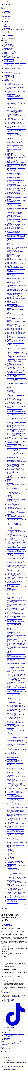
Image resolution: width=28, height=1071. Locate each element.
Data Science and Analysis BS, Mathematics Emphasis (14, 365)
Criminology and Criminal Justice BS (15, 326)
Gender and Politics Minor (13, 504)
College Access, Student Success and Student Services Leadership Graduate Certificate (16, 269)
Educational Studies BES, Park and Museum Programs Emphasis (15, 451)
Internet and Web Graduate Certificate (15, 576)
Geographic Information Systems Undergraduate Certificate (14, 510)
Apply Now (6, 11)
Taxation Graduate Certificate (13, 891)
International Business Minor (13, 570)
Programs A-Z (7, 28)
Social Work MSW (11, 853)
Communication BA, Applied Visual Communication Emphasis (15, 273)
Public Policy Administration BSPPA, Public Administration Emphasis (15, 796)
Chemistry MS (10, 246)
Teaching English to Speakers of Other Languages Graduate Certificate (16, 893)
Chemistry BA (10, 240)
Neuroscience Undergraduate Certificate (16, 663)
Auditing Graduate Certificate (14, 134)
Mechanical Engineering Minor (14, 623)
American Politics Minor (12, 112)
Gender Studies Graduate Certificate (15, 506)
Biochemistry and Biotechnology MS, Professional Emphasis (15, 145)
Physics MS (9, 746)
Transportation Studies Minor (13, 897)
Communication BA (11, 271)
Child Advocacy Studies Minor (14, 255)
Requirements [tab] (7, 924)
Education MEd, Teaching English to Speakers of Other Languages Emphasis (16, 428)
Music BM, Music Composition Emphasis (16, 656)
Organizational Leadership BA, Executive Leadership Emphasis (16, 712)
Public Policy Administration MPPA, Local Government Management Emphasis (17, 808)
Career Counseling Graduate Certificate (16, 236)
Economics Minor (11, 398)
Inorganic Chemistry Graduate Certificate (16, 565)
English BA (9, 480)
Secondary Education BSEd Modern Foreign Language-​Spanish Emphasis (15, 832)
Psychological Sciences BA (13, 771)
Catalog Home (7, 4)
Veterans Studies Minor (12, 903)
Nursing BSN (10, 668)
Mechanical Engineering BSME (14, 619)
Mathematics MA (11, 612)
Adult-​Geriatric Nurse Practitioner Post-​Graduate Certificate (16, 106)
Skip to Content (7, 1)
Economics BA (10, 388)
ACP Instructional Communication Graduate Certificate (15, 98)
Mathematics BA (11, 602)
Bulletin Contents (8, 42)
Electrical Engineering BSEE (13, 456)
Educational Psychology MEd (14, 444)
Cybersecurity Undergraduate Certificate (16, 351)
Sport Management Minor (13, 869)
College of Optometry (9, 56)
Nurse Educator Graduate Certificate (15, 667)
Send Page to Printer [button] (8, 1055)
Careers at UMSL (8, 1039)
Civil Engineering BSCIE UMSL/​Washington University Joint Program (15, 264)
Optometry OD (10, 698)
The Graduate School (9, 59)
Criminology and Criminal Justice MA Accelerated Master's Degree (16, 330)
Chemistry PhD (10, 254)
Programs (6, 22)
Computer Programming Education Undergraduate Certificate (15, 294)
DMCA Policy (7, 1036)
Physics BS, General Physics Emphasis (16, 744)
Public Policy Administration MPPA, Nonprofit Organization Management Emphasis (15, 811)
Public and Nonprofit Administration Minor (17, 788)
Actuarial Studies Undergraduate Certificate (17, 102)
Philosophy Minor (11, 733)
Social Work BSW (11, 850)
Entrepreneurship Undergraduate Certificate (17, 489)
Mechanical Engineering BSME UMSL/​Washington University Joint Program (16, 621)
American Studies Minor (12, 114)
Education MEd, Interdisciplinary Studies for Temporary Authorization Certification (16, 421)
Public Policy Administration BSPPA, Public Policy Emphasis (15, 798)
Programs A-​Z (7, 81)
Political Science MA (12, 753)
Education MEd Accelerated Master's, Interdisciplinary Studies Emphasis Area (16, 404)
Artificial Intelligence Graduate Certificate (16, 129)
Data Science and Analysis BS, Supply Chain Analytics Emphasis (16, 370)
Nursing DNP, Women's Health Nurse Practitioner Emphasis (15, 695)
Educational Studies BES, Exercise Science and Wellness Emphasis (17, 448)
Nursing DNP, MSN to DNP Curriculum (16, 687)
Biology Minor (10, 153)
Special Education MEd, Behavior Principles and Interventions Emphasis (15, 860)
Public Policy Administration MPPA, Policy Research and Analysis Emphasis (17, 815)
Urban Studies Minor (12, 901)
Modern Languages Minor (13, 646)
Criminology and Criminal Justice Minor (16, 332)
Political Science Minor (12, 757)
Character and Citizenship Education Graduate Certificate (15, 238)
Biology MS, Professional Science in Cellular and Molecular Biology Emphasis (16, 163)
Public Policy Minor (11, 816)
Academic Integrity (8, 72)
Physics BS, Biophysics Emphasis (15, 741)
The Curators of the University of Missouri (14, 1034)
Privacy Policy (7, 1038)
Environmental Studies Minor (13, 491)
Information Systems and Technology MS (16, 557)
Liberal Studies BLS (11, 585)
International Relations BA (13, 571)
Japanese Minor (10, 578)
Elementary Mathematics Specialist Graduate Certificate (15, 475)
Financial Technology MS (13, 497)
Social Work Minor (11, 851)
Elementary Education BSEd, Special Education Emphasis (15, 470)
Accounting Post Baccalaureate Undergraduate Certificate (14, 96)
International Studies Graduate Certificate (16, 574)
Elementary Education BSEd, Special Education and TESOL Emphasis (15, 467)
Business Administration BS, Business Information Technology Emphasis (16, 175)
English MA (9, 481)
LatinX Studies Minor (12, 582)
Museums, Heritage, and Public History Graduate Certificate (16, 650)
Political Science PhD (12, 759)
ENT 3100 (3, 948)
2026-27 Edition (7, 35)
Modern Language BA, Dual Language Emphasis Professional (16, 638)
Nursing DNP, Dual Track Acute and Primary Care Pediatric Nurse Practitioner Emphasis (16, 682)
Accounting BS (10, 83)
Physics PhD (10, 748)
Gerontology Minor (11, 515)
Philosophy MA (10, 729)
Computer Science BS (12, 301)
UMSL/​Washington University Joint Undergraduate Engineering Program (12, 66)
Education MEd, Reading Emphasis (15, 423)
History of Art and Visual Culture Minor (16, 541)
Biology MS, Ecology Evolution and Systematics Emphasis (15, 160)
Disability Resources (8, 1035)
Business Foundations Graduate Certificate (17, 234)
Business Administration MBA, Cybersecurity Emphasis (14, 203)
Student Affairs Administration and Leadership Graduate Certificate (15, 874)
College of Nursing (8, 55)
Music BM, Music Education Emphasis (16, 658)
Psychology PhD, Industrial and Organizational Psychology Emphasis (15, 784)
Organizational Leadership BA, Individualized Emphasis (14, 718)
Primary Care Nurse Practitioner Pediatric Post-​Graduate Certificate (16, 761)
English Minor (10, 483)
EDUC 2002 (17, 962)
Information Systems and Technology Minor (17, 555)
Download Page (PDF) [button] (9, 1060)
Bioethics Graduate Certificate (14, 149)
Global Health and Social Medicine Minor (16, 519)
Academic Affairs (5, 992)
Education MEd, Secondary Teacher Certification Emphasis (15, 425)
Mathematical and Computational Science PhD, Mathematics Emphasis (16, 598)
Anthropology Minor (11, 118)
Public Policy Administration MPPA (15, 800)
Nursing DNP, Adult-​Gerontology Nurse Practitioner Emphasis (16, 679)
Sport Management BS (12, 868)
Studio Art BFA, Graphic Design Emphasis (17, 877)
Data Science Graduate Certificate (15, 372)
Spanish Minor (10, 858)
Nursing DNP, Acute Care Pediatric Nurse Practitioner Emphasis (16, 676)
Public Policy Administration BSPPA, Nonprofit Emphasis (15, 793)
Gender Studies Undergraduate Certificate (16, 508)
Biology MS (9, 154)
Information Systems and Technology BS (16, 551)
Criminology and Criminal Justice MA (16, 328)
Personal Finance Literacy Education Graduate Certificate (15, 726)
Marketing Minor (11, 593)
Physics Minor (10, 745)
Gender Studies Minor (12, 507)
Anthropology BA (11, 116)
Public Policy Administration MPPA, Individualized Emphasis (15, 805)
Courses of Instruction (9, 907)
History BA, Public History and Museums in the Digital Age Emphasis (16, 529)
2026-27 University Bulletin (7, 16)
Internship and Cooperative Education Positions (15, 71)
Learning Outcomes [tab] (8, 925)
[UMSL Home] (9, 991)
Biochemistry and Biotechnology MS (15, 141)
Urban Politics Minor (12, 900)
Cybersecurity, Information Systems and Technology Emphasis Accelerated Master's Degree (17, 354)
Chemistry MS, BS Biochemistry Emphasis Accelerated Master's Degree (17, 249)
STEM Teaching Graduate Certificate (15, 872)
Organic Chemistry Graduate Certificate (16, 699)
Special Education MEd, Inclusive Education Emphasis (15, 863)
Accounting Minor (11, 94)
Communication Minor (12, 287)
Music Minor (10, 662)
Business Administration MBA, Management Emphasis (14, 217)
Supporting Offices (8, 69)
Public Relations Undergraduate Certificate (17, 818)
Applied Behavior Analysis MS (14, 122)
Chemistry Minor (11, 244)
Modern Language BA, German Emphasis (17, 641)
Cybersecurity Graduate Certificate (15, 340)
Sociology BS (10, 856)
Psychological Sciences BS (13, 772)
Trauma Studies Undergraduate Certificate (16, 899)
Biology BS (9, 151)
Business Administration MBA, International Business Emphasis (14, 211)
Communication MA (11, 283)
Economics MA (10, 391)
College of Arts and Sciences (10, 52)
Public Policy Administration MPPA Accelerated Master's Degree (15, 802)
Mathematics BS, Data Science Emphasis (16, 608)
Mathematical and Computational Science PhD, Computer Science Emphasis (16, 595)
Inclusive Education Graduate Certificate (16, 547)
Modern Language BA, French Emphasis (16, 640)
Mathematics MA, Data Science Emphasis (16, 616)
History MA (9, 534)
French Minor (10, 503)
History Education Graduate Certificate (16, 532)
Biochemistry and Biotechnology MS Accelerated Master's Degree (15, 143)
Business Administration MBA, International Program (14, 214)
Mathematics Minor (11, 617)
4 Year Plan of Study (8, 46)
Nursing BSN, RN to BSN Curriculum (16, 674)
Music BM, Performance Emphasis (15, 660)
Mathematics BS (10, 606)
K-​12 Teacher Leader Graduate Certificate (16, 580)
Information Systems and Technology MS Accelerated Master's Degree (16, 559)
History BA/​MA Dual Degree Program (16, 531)
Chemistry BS (10, 243)
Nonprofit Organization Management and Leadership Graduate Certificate (16, 665)
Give (5, 13)
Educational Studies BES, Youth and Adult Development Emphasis (17, 454)
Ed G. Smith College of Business (11, 57)
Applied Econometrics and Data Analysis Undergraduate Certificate (16, 124)
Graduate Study (7, 21)
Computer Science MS (12, 304)
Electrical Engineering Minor (13, 460)
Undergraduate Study (9, 18)
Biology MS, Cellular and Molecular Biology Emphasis (15, 158)
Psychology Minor (11, 779)
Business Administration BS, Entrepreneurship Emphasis (13, 178)
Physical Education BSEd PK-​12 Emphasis (17, 737)
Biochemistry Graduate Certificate (15, 147)
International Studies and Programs (12, 68)
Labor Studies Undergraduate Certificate (16, 581)
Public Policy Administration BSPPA (15, 791)
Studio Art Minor (11, 880)
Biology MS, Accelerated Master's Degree (16, 156)
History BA (9, 527)
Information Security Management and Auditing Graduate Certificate (16, 549)
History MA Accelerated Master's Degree (16, 535)
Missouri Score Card (8, 80)
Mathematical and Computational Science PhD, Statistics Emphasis (16, 600)
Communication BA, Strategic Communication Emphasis (14, 281)
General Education (8, 20)
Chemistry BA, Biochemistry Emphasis (16, 242)
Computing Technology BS (13, 305)
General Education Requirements (11, 51)
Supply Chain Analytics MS (13, 881)
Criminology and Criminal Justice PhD (16, 333)
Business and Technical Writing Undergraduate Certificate (14, 232)
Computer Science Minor (12, 302)
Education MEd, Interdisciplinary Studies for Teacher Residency (16, 419)
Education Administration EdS (14, 399)
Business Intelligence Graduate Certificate (16, 235)
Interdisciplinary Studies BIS (13, 566)
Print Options (4, 911)
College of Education (9, 53)
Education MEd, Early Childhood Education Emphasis (14, 409)
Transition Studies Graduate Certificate (16, 896)
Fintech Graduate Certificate (13, 501)
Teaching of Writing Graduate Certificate (16, 895)
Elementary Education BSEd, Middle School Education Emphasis (15, 465)
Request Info (7, 12)
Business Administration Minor (14, 227)
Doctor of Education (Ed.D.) (13, 380)
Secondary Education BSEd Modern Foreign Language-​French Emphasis (15, 829)
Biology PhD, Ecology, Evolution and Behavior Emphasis (16, 168)
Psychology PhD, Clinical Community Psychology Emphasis (16, 781)
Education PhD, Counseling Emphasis (16, 431)
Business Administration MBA (14, 193)
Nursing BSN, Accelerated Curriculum (16, 672)
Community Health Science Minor (15, 289)
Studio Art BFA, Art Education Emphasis (16, 876)
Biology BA (9, 150)
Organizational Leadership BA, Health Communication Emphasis (16, 715)
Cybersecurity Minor (11, 341)
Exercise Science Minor (12, 492)
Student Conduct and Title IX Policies (12, 73)
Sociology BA (10, 854)
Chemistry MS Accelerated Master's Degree (17, 247)
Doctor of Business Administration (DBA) (17, 379)
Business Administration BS (13, 173)
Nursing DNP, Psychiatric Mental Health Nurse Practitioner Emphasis (16, 692)
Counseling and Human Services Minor (16, 314)
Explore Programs (8, 44)
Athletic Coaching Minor (12, 133)
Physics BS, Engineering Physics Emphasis (17, 742)
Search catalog (4, 38)
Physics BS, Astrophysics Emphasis (15, 740)
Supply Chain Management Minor (15, 888)
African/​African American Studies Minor (16, 111)
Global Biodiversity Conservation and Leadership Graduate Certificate (15, 517)
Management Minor (11, 589)
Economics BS (10, 390)
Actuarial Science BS (12, 100)
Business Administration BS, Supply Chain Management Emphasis (17, 191)
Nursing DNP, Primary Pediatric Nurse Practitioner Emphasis (16, 689)
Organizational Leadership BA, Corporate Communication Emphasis (16, 707)
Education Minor (11, 430)
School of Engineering (9, 61)
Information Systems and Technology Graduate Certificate (15, 553)
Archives (6, 908)
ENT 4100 (3, 950)
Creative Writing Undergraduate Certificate (17, 325)
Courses (5, 24)
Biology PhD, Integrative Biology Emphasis (17, 170)
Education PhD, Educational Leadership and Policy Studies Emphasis (16, 434)
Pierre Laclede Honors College (11, 60)
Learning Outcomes (8, 48)
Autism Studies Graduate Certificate (15, 135)
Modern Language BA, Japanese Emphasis (17, 643)
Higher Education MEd (12, 523)
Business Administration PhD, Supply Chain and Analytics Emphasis (15, 229)
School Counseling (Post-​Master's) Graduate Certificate (15, 820)
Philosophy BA (10, 728)
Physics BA (9, 738)
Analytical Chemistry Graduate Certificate (16, 115)
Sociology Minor (11, 857)
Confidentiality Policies (9, 75)
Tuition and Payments (9, 76)
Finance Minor (10, 496)
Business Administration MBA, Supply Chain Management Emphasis (16, 225)
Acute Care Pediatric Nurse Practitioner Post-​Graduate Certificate (16, 104)
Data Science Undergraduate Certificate (16, 374)
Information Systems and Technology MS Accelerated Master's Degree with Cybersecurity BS (16, 562)
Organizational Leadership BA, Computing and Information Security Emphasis (17, 704)
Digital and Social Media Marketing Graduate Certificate (15, 376)
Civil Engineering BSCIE (13, 262)
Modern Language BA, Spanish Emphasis (17, 644)
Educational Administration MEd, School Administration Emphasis (16, 442)
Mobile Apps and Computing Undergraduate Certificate (13, 630)
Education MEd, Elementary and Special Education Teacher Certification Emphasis (16, 412)
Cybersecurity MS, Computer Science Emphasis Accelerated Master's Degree (16, 346)
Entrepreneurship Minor (12, 488)
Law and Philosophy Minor (13, 584)
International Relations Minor (13, 573)
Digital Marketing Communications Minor (16, 378)
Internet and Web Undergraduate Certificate (17, 577)
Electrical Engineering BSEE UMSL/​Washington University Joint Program (15, 458)
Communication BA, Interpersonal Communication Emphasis (15, 276)
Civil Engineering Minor (12, 266)
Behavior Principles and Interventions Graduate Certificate (15, 137)
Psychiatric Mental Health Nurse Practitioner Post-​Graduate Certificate (15, 769)
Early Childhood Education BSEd (15, 382)
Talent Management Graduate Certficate (16, 889)
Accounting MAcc (11, 90)
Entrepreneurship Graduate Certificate (15, 487)
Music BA (9, 652)
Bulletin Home (7, 26)
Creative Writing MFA (12, 324)
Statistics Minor (10, 870)
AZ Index (6, 3)
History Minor (10, 539)
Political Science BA (11, 752)
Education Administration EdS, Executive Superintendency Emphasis (16, 401)
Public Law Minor (11, 790)
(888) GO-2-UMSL (18, 996)
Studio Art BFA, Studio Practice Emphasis (17, 878)
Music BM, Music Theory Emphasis (15, 659)
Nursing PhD (10, 697)
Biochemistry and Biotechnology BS (15, 139)
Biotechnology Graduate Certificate (15, 172)
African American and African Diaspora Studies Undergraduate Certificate (16, 109)
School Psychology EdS (12, 822)
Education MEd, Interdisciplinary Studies (16, 417)
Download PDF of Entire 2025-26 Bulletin (14, 1066)
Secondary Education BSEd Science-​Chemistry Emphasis (15, 837)
